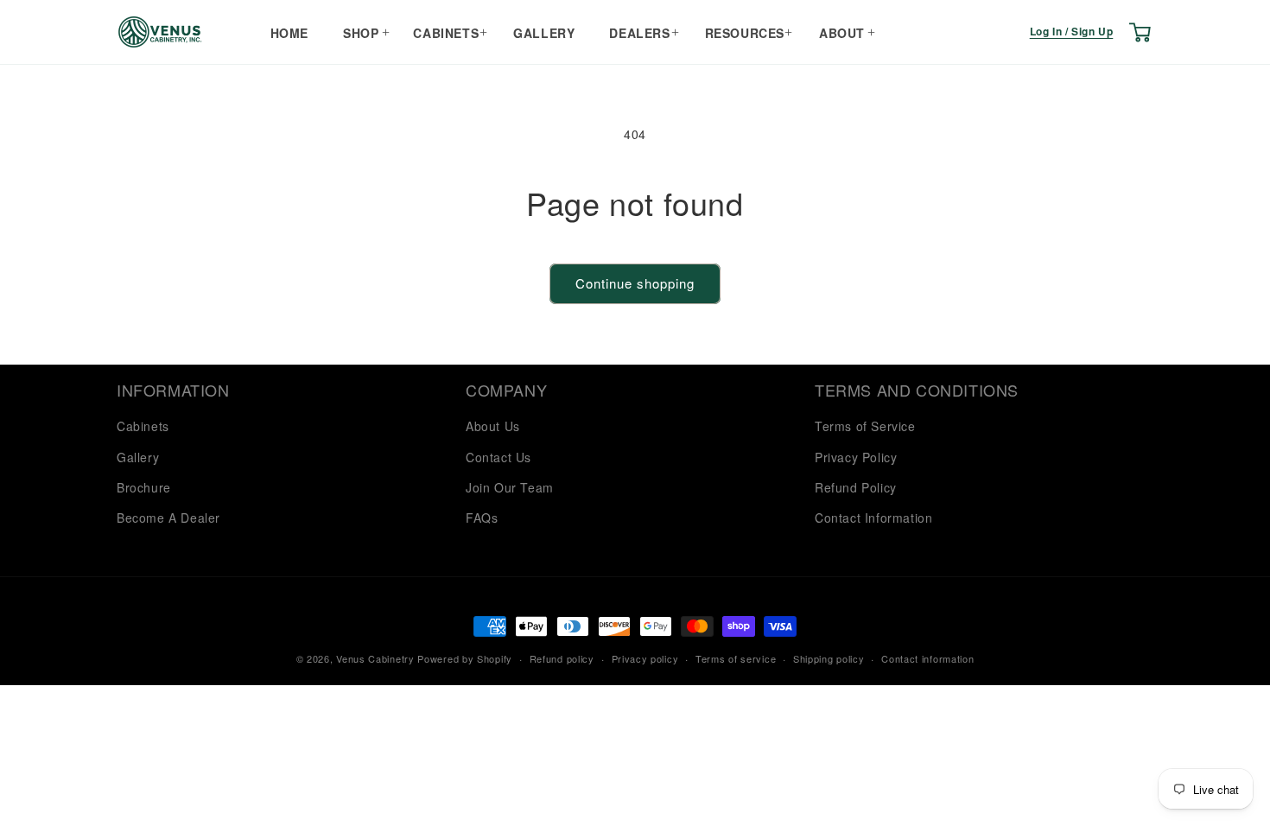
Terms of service (735, 658)
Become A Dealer (168, 517)
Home (289, 32)
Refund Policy (856, 487)
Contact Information (873, 517)
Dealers (639, 32)
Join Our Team (510, 487)
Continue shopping (635, 283)
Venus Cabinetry (375, 658)
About (842, 32)
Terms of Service (865, 426)
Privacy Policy (856, 457)
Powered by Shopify (464, 658)
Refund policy (562, 658)
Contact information (927, 658)
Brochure (144, 487)
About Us (493, 426)
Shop (360, 32)
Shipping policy (829, 658)
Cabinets (446, 32)
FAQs (482, 517)
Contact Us (498, 457)
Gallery (544, 32)
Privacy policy (645, 658)
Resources (744, 32)
